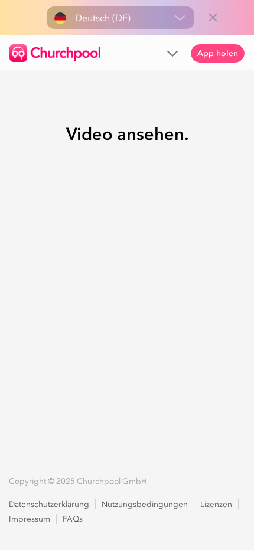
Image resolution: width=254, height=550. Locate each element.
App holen (217, 53)
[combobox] (120, 17)
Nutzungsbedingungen (145, 504)
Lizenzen (216, 504)
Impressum (29, 519)
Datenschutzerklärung (49, 504)
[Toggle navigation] (172, 52)
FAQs (73, 519)
